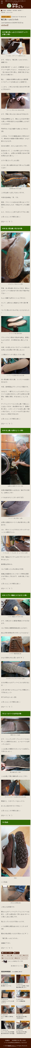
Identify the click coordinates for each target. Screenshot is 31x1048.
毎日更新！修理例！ (6, 16)
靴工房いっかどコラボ (22, 958)
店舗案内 (7, 1040)
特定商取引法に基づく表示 (19, 1040)
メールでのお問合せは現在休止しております (15, 1042)
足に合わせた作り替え (8, 958)
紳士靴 (17, 952)
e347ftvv (4, 25)
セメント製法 (6, 955)
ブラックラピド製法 (17, 955)
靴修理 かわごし (12, 1045)
